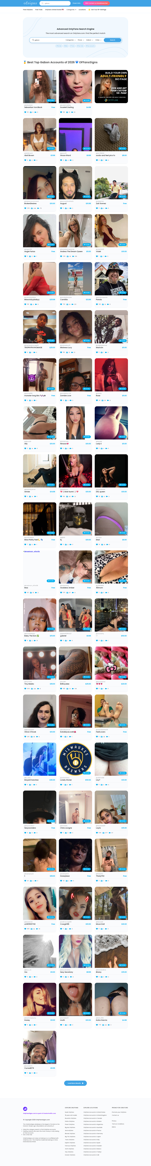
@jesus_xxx (27, 970)
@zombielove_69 (65, 393)
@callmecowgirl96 (65, 922)
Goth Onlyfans (69, 1149)
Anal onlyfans (69, 1131)
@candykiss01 (64, 1018)
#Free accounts (90, 46)
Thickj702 (100, 876)
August (63, 203)
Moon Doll (100, 924)
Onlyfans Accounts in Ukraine (92, 1121)
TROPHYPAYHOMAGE (33, 347)
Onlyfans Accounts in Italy (92, 1140)
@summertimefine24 (66, 201)
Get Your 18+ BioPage (98, 10)
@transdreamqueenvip (67, 249)
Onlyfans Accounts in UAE (91, 1155)
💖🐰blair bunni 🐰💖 (69, 492)
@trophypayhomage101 (31, 345)
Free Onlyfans (28, 10)
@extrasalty (63, 826)
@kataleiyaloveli (65, 730)
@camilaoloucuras (66, 297)
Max (26, 588)
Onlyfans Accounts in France (92, 1131)
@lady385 (99, 442)
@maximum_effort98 (31, 586)
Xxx (25, 972)
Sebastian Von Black (33, 107)
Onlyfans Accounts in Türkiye (92, 1152)
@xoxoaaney (100, 634)
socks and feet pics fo (105, 155)
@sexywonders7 (29, 826)
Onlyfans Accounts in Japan (92, 1137)
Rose (98, 395)
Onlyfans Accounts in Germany (93, 1134)
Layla (98, 828)
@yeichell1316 (28, 393)
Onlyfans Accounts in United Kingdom (95, 1115)
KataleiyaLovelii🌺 (68, 732)
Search (112, 40)
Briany (98, 972)
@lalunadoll (99, 922)
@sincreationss (100, 682)
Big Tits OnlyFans (70, 1137)
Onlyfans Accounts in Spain (92, 1143)
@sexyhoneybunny (30, 1018)
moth (62, 1020)
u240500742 (29, 924)
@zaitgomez (100, 201)
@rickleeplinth (64, 874)
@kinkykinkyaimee (29, 490)
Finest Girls (76, 3)
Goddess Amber (67, 588)
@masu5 (98, 538)
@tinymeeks (28, 682)
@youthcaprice (29, 538)
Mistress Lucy (66, 347)
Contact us (115, 1115)
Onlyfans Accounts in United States (94, 1112)
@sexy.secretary (65, 970)
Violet (98, 251)
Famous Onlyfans (70, 1146)
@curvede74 (28, 1066)
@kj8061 (62, 538)
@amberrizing (64, 586)
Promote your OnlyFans (119, 1112)
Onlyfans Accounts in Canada (93, 1118)
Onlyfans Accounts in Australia (93, 1128)
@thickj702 (99, 874)
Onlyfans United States (53, 10)
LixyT (98, 780)
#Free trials (80, 46)
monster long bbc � (35, 395)
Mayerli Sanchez (31, 780)
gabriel (63, 636)
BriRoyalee (64, 684)
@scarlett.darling (65, 105)
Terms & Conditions (118, 1124)
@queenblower (100, 490)
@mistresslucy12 (65, 345)
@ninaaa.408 (64, 442)
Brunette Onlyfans (70, 1118)
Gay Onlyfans (69, 1152)
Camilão (64, 299)
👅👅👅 (99, 684)
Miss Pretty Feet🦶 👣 (33, 540)
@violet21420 (100, 249)
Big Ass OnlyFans (70, 1128)
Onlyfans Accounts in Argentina (93, 1125)
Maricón (99, 347)
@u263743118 (100, 778)
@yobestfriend (64, 778)
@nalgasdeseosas (101, 345)
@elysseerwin (28, 922)
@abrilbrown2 (28, 153)
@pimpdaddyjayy (29, 634)
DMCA (114, 1127)
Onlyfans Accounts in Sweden (93, 1146)
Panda (99, 299)
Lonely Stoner (66, 780)
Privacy (114, 1121)
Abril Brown (29, 155)
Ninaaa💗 (64, 444)
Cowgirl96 (64, 924)
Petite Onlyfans (69, 1121)
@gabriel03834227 (66, 634)
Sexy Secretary (66, 972)
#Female (58, 46)
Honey (27, 1020)
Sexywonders (30, 828)
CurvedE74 (29, 1068)
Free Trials (38, 10)
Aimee (27, 492)
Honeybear (65, 876)
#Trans (72, 46)
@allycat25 (27, 442)
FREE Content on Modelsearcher (96, 3)
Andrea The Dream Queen (71, 251)
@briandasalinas (101, 970)
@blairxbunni (64, 490)
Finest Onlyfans (69, 1125)
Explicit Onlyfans (70, 1143)
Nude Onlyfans (69, 1112)
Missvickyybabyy (31, 299)
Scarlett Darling (67, 107)
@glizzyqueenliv (29, 730)
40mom (99, 588)
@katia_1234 (100, 1018)
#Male (66, 46)
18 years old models (71, 1115)
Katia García (101, 1020)
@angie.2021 (28, 249)
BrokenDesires (30, 203)
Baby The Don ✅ (31, 636)
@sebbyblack (28, 105)
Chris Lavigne (66, 828)
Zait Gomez (101, 203)
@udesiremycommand (31, 201)
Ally (26, 444)
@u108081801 (100, 586)
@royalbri (63, 682)
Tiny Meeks (29, 684)
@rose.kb (99, 393)
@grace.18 (63, 153)
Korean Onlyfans (70, 1155)
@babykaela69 (100, 826)
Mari (98, 540)
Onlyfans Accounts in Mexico (92, 1149)
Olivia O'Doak (30, 732)
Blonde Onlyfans (70, 1134)
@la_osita (27, 778)
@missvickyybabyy (30, 297)
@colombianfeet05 (102, 730)
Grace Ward (65, 155)
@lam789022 (100, 153)
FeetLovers (100, 732)
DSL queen (100, 492)
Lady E (99, 444)
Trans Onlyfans (69, 1140)
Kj (61, 540)
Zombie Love (65, 395)
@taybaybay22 (29, 874)
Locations (82, 10)
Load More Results (74, 1083)
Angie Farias (29, 251)
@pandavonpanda (101, 297)
